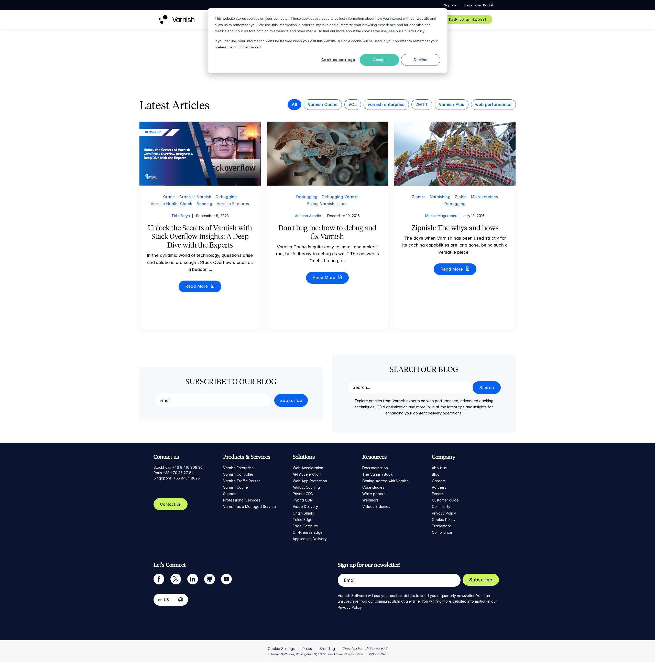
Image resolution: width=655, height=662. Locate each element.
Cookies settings (338, 60)
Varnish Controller (238, 474)
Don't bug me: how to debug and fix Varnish (327, 232)
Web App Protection (310, 481)
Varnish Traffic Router (241, 481)
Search (486, 387)
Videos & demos (376, 506)
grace (169, 197)
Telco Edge (302, 519)
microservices (484, 197)
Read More (197, 286)
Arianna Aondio (308, 215)
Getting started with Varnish (385, 481)
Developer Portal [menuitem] (478, 5)
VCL (352, 104)
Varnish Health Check (171, 203)
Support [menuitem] (451, 5)
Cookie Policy (443, 519)
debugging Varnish (340, 197)
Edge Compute (305, 526)
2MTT (422, 104)
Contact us (170, 504)
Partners (439, 487)
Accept (379, 60)
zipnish (419, 197)
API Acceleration (307, 474)
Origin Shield (303, 513)
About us (439, 468)
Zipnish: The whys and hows (455, 227)
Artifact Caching (306, 487)
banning (204, 203)
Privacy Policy (444, 513)
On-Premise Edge (308, 532)
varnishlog (440, 197)
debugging (226, 197)
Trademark (441, 526)
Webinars (370, 500)
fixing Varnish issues (327, 203)
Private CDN (303, 494)
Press (307, 648)
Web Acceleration (308, 468)
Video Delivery (305, 506)
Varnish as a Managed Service (249, 506)
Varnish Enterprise (238, 468)
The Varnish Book (377, 474)
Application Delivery (310, 539)
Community (441, 506)
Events (437, 494)
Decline (421, 60)
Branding (327, 648)
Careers (439, 481)
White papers (373, 494)
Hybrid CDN (303, 500)
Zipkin (461, 197)
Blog (436, 474)
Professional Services (241, 500)
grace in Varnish (195, 197)
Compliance (442, 532)
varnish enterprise (386, 104)
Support (230, 494)
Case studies (373, 487)
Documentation (375, 468)
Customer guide (445, 500)
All (294, 104)
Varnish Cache (323, 104)
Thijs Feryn (180, 215)
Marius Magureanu (441, 215)
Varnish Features (233, 203)
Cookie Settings (281, 648)
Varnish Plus (451, 104)
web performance (493, 104)
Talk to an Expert (467, 19)
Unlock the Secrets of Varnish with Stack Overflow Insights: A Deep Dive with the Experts (200, 236)
